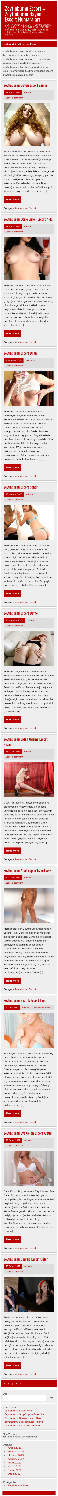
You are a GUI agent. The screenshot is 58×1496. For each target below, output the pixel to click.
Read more (12, 199)
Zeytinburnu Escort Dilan (20, 353)
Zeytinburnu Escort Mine (18, 1410)
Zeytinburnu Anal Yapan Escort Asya (28, 870)
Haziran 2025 (16, 1455)
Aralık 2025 (14, 1447)
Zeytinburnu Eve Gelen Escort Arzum (28, 1133)
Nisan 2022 (14, 1462)
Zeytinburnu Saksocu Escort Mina (23, 1421)
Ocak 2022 (14, 1473)
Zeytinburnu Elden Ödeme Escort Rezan (25, 741)
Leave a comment (14, 97)
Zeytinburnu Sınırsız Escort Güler (26, 1259)
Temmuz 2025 (16, 1451)
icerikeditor (31, 360)
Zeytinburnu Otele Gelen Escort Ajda (28, 219)
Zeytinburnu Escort (25, 208)
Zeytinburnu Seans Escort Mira (22, 1425)
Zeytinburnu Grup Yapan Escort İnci (24, 1414)
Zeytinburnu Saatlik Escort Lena (25, 1000)
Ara (5, 1393)
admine (27, 92)
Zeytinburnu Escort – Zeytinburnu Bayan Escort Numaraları (25, 13)
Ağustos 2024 (16, 1458)
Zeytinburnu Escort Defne (21, 613)
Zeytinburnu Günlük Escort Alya (22, 1418)
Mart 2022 (14, 1466)
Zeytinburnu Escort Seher (21, 487)
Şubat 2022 (15, 1470)
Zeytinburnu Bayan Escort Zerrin (25, 85)
